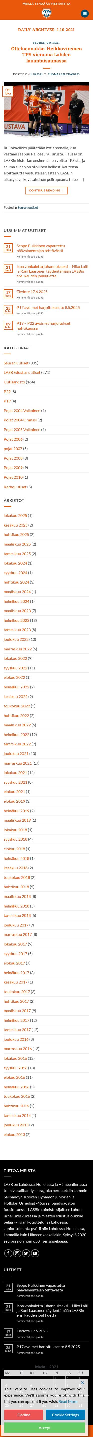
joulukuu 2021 (16, 753)
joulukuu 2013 (16, 1124)
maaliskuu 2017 (17, 1010)
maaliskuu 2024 (17, 591)
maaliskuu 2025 (17, 544)
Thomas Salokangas (64, 74)
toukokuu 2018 (17, 877)
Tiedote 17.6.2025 (32, 291)
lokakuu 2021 (15, 772)
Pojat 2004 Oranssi (20, 419)
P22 (7, 391)
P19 (7, 400)
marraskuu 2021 (18, 763)
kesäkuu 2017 (16, 982)
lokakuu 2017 (15, 944)
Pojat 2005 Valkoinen (22, 429)
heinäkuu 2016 (16, 1086)
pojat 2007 (13, 448)
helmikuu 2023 (16, 620)
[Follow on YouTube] (35, 1253)
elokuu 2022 (14, 677)
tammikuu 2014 (17, 1115)
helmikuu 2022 (16, 734)
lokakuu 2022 (15, 658)
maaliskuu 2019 (17, 820)
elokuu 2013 (14, 1134)
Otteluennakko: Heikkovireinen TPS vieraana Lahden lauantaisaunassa (46, 54)
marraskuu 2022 (18, 648)
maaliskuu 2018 (17, 896)
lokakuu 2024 (15, 563)
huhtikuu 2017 (16, 1001)
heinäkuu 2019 (16, 810)
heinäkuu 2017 (16, 972)
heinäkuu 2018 (16, 858)
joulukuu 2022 (16, 639)
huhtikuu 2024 (16, 582)
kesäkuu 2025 (16, 525)
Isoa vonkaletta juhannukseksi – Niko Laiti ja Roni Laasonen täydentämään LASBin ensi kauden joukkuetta (52, 271)
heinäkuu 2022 (16, 686)
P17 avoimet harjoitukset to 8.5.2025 (48, 307)
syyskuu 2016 (15, 1067)
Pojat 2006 (13, 439)
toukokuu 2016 (17, 1096)
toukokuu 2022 (17, 705)
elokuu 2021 (14, 791)
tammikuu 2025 (17, 553)
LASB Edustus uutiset (22, 372)
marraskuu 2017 (18, 934)
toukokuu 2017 (17, 991)
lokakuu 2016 (15, 1058)
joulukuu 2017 (16, 925)
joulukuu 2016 (16, 1039)
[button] (85, 14)
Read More (68, 1401)
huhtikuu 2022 (16, 715)
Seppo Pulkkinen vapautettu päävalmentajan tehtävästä (41, 248)
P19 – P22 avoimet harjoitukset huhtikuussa (43, 325)
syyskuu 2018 (15, 839)
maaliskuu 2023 (17, 610)
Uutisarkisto (14, 381)
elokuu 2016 (14, 1077)
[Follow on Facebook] (8, 1253)
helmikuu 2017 (16, 1020)
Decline (23, 1414)
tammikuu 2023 (17, 629)
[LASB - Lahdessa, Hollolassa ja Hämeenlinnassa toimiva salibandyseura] (46, 13)
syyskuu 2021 (15, 782)
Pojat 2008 (13, 458)
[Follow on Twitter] (26, 1253)
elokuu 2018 (14, 848)
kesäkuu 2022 (16, 696)
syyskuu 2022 (15, 667)
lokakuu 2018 (15, 829)
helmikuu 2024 (16, 601)
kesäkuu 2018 (16, 867)
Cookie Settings (65, 1414)
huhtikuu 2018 (16, 886)
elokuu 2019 (14, 801)
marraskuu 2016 (18, 1048)
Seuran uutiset (46, 42)
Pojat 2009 (13, 467)
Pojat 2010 (13, 477)
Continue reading (46, 190)
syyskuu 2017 (15, 953)
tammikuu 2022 (17, 743)
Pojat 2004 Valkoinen (22, 410)
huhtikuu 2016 (16, 1105)
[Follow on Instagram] (17, 1253)
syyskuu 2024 (15, 572)
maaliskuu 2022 (17, 724)
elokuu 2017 (14, 963)
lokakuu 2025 (15, 515)
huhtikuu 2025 (16, 534)
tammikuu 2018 (17, 915)
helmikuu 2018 (16, 906)
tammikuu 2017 (17, 1029)
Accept (45, 1427)
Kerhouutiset (15, 486)
